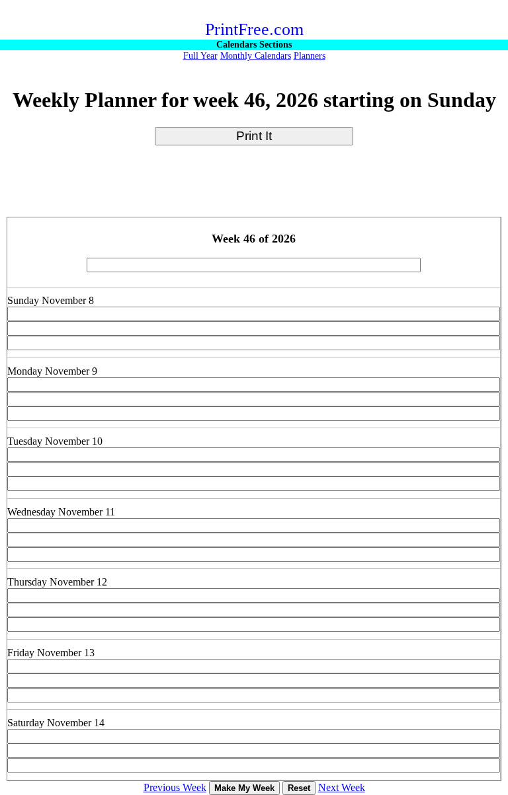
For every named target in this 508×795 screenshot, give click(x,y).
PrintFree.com (254, 29)
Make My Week (244, 788)
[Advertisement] (254, 187)
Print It (254, 136)
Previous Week (175, 787)
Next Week (341, 787)
